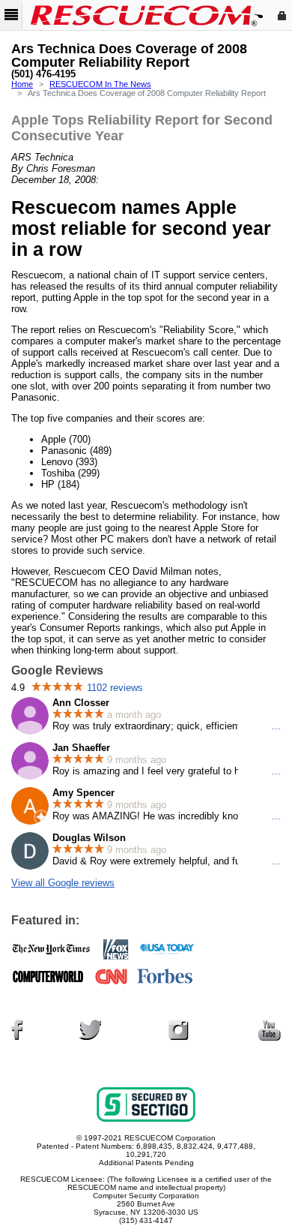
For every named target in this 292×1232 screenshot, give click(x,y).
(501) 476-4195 (43, 74)
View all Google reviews (63, 882)
